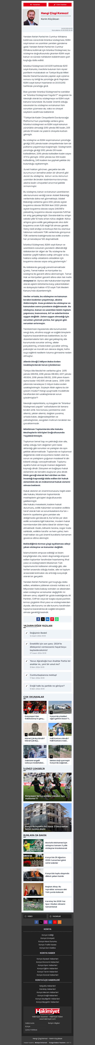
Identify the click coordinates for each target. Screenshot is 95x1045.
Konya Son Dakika (48, 948)
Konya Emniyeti (47, 938)
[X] (41, 922)
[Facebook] (36, 922)
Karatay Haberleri (47, 989)
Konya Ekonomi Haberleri (47, 962)
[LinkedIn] (50, 922)
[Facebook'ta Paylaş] (38, 619)
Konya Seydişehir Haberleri (47, 998)
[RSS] (59, 922)
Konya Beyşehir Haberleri (47, 1002)
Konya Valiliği (47, 935)
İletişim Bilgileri (54, 1023)
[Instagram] (46, 922)
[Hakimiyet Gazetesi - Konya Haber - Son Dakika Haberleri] (47, 1011)
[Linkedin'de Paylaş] (47, 619)
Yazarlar (36, 4)
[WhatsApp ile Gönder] (57, 619)
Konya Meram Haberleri (47, 992)
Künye (27, 1026)
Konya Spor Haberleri (47, 965)
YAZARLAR (57, 916)
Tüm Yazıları (61, 4)
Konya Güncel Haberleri (47, 975)
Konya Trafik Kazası (47, 944)
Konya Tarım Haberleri (47, 971)
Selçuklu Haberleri (47, 986)
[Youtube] (55, 922)
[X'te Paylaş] (43, 619)
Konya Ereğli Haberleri (48, 995)
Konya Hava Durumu (47, 941)
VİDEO (30, 916)
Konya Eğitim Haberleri (47, 968)
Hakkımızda (29, 1023)
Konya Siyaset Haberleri (47, 959)
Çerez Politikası (31, 1030)
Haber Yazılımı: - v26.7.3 (47, 1043)
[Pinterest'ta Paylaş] (52, 619)
